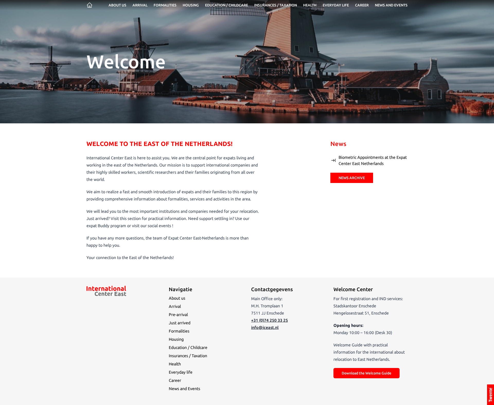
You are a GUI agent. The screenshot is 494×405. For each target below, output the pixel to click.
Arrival (140, 5)
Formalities (165, 5)
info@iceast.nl (265, 327)
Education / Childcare (226, 5)
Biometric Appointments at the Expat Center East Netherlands (373, 160)
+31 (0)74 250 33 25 (269, 320)
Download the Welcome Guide (366, 373)
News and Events (184, 388)
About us (117, 5)
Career (362, 5)
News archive (352, 178)
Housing (191, 5)
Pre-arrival (178, 314)
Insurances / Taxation (275, 5)
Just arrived (179, 322)
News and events (391, 5)
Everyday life (336, 5)
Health (309, 5)
